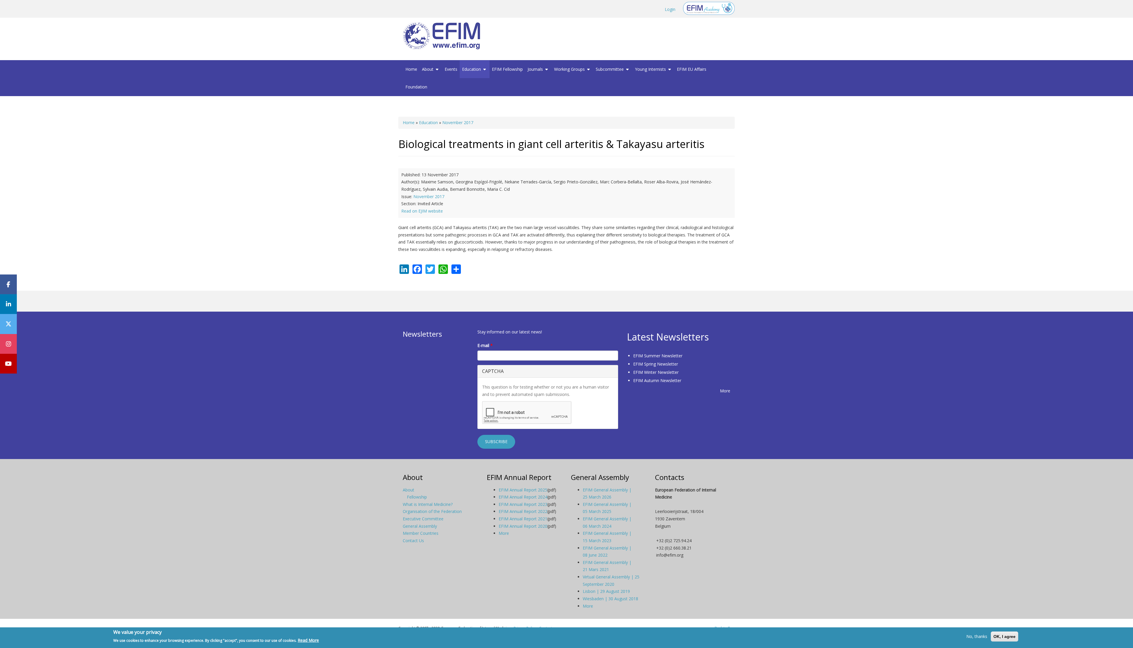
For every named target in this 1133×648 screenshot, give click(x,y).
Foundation (416, 87)
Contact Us (413, 540)
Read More (308, 640)
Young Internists (651, 69)
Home (411, 69)
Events (451, 69)
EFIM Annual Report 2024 (523, 497)
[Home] (443, 36)
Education (472, 69)
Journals (536, 69)
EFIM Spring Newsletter (655, 364)
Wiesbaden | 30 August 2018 (610, 598)
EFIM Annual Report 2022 (523, 511)
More (725, 391)
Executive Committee (423, 519)
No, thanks (976, 636)
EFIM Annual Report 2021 (523, 519)
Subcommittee (610, 69)
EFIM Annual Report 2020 (523, 526)
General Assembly (420, 526)
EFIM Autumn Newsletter (657, 380)
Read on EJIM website (422, 211)
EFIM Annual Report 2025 (523, 490)
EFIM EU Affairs (691, 69)
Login (670, 9)
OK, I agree (1004, 636)
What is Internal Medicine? (428, 504)
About (428, 69)
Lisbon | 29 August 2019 (606, 591)
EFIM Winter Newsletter (656, 372)
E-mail (485, 345)
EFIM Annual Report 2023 (523, 504)
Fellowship (417, 497)
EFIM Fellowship (507, 69)
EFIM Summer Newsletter (657, 355)
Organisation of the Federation (432, 511)
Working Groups (570, 69)
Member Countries (420, 533)
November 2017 (457, 122)
